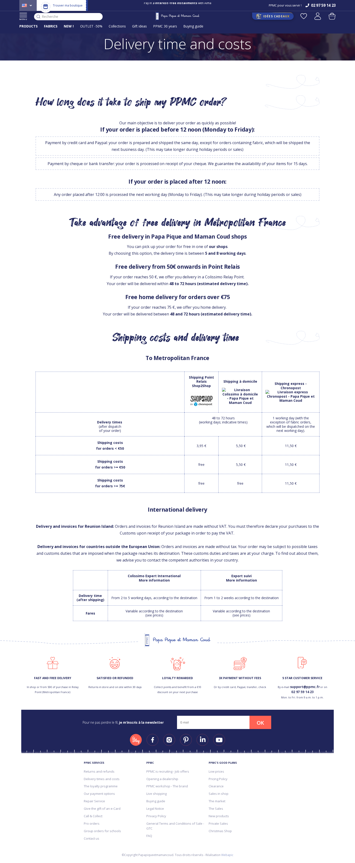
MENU (23, 19)
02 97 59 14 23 (302, 691)
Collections (117, 26)
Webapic (227, 855)
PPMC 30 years (165, 26)
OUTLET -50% (91, 26)
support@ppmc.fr (305, 686)
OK (260, 723)
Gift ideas (139, 26)
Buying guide (193, 26)
